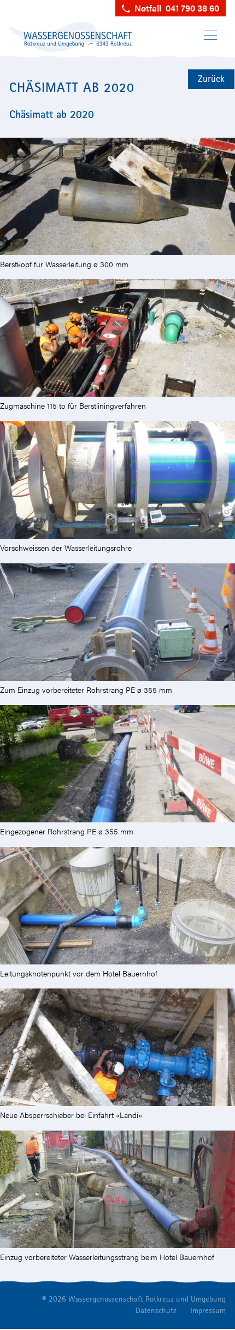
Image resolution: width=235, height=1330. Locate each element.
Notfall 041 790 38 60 (174, 8)
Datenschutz (156, 1310)
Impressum (208, 1310)
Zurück (211, 78)
